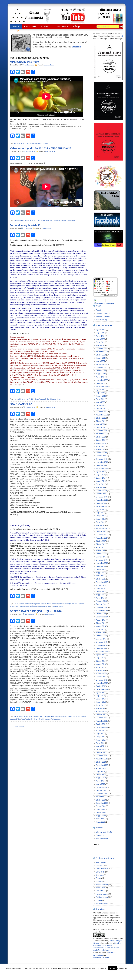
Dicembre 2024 (101, 349)
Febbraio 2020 (101, 453)
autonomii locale (27, 716)
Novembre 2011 (102, 721)
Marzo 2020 (100, 450)
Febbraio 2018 (101, 528)
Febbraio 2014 (101, 636)
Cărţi (76, 26)
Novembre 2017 (102, 538)
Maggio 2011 (100, 740)
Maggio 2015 (101, 595)
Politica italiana (101, 894)
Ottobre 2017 (101, 541)
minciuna (74, 604)
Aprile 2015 (100, 598)
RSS (14, 31)
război (49, 399)
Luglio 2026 (100, 333)
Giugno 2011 (100, 737)
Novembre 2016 (102, 563)
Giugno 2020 (100, 440)
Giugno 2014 (100, 623)
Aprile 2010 (100, 781)
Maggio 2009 (101, 816)
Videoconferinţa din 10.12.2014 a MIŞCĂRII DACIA (40, 148)
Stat (68, 220)
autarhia (19, 716)
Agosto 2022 (100, 390)
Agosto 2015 (100, 585)
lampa (54, 604)
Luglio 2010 (100, 771)
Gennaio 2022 (101, 408)
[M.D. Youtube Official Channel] (73, 23)
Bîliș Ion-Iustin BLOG (104, 832)
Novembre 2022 (102, 380)
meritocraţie (67, 604)
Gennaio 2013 (101, 677)
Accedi (98, 310)
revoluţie (47, 719)
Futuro (98, 878)
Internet (16, 399)
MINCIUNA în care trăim (24, 62)
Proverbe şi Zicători (57, 606)
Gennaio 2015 (101, 604)
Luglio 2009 (100, 809)
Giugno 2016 (100, 569)
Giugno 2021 (100, 421)
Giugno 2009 (100, 812)
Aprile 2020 (100, 446)
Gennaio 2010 (101, 790)
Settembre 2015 (102, 582)
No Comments (30, 65)
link (122, 36)
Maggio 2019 (101, 481)
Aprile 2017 (100, 547)
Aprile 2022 (100, 399)
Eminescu (100, 875)
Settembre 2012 (102, 689)
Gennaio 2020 (101, 456)
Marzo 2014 (100, 633)
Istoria (49, 604)
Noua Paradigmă (30, 143)
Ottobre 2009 (101, 800)
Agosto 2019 (100, 472)
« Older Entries (18, 727)
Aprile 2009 (100, 819)
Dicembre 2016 (101, 560)
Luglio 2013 (100, 658)
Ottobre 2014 (101, 614)
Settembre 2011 (102, 727)
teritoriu (72, 220)
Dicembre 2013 (101, 642)
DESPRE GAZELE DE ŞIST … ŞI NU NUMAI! (36, 611)
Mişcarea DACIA (19, 143)
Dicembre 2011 (101, 718)
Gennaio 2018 (101, 532)
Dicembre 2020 (101, 431)
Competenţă (36, 604)
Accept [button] (112, 968)
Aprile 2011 (100, 743)
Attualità (99, 866)
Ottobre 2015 (101, 579)
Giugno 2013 (100, 661)
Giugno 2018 (100, 516)
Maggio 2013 (101, 664)
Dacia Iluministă (30, 16)
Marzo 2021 (100, 424)
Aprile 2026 (100, 336)
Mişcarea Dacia (49, 65)
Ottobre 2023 (101, 371)
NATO (33, 399)
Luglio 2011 (100, 734)
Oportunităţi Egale (31, 606)
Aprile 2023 (100, 377)
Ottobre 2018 (101, 503)
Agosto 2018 (100, 510)
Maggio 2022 (101, 396)
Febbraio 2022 (101, 405)
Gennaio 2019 (101, 494)
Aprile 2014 (100, 629)
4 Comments (28, 228)
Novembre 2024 (102, 352)
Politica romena (50, 151)
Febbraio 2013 (101, 674)
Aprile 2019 (100, 484)
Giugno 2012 (100, 699)
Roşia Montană (55, 719)
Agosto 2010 (100, 768)
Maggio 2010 (101, 778)
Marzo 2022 (100, 402)
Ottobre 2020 (101, 437)
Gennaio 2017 (101, 557)
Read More (122, 968)
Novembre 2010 (102, 759)
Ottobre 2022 (101, 383)
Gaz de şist (76, 716)
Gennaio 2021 (101, 427)
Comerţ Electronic (48, 716)
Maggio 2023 (101, 374)
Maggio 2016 (101, 573)
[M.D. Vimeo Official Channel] (110, 23)
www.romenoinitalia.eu (101, 957)
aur (15, 716)
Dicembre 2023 (101, 368)
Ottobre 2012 (101, 686)
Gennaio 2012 (101, 715)
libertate (83, 716)
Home (15, 26)
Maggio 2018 (101, 519)
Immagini (99, 881)
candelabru (28, 604)
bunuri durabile (37, 716)
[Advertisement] (106, 262)
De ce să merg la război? (25, 225)
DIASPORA (100, 872)
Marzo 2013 (100, 670)
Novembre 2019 (102, 462)
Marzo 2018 (100, 525)
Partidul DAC (101, 891)
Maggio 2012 (101, 702)
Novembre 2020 (102, 434)
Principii (45, 143)
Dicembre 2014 (101, 607)
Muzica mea (100, 888)
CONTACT (46, 26)
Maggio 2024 (101, 358)
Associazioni (101, 862)
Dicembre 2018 (101, 497)
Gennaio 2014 (101, 639)
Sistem (59, 399)
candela (21, 604)
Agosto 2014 (100, 620)
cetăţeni (16, 220)
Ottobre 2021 (101, 418)
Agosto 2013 (100, 655)
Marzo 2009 (100, 822)
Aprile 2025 (100, 342)
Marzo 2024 (100, 361)
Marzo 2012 (100, 708)
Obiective (39, 143)
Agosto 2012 (100, 693)
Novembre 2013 (102, 645)
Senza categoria (102, 903)
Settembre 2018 (102, 506)
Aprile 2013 (100, 667)
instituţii (21, 220)
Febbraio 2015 (101, 601)
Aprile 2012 (100, 705)
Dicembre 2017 (101, 535)
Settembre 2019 (102, 468)
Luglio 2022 (100, 393)
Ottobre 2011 (101, 724)
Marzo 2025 (100, 345)
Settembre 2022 (102, 386)
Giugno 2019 (100, 478)
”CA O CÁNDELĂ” (21, 404)
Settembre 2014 (102, 617)
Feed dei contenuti (103, 313)
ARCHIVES (62, 26)
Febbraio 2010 (101, 787)
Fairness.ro (100, 835)
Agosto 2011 (100, 730)
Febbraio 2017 (101, 554)
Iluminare (43, 604)
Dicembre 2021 (101, 412)
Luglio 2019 (100, 475)
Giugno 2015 (100, 592)
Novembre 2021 (102, 415)
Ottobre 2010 (101, 762)
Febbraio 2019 (101, 491)
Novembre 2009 (102, 797)
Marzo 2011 (100, 746)
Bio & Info (30, 26)
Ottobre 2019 (101, 465)
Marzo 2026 (100, 339)
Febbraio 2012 (101, 712)
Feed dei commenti (103, 316)
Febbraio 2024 (101, 364)
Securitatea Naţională (59, 220)
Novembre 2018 (102, 500)
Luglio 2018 (100, 513)
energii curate (67, 716)
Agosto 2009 (100, 806)
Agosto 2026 (100, 330)
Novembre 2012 (102, 683)
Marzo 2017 (100, 551)
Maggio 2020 (101, 443)
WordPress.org (101, 320)
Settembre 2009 (102, 803)
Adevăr (16, 604)
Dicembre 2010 (101, 756)
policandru (41, 606)
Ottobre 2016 (101, 566)
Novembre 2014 (102, 610)
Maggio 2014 (101, 626)
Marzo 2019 (100, 487)
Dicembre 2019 (101, 459)
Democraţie (58, 716)
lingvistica (59, 604)
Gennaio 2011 (101, 753)
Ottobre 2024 (101, 355)
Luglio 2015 (100, 588)
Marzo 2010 (100, 784)
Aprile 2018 (100, 522)
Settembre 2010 (102, 765)
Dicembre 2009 (101, 794)
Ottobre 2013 (101, 648)
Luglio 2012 (100, 696)
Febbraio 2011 (101, 749)
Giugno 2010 (100, 775)
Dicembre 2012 (101, 680)
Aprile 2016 (100, 576)
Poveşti (99, 900)
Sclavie (53, 399)
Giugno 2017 (100, 544)
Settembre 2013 (102, 652)
